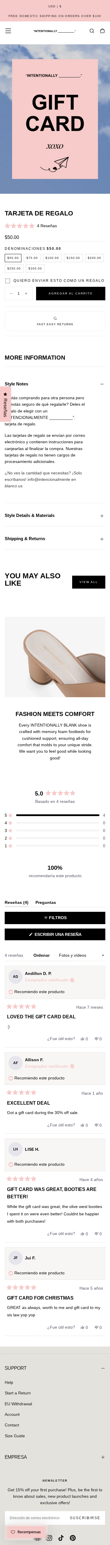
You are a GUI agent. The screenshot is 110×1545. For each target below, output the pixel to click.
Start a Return (18, 1393)
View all (88, 582)
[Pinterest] (72, 1537)
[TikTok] (61, 1537)
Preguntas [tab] (45, 903)
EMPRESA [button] (16, 1457)
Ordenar (42, 955)
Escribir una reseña (67, 936)
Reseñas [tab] (16, 903)
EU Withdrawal (18, 1403)
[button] (55, 6)
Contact (12, 1425)
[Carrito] (102, 31)
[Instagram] (49, 1537)
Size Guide (15, 1435)
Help (9, 1382)
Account (12, 1414)
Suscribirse (85, 1518)
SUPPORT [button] (16, 1368)
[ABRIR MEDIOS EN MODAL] (102, 186)
